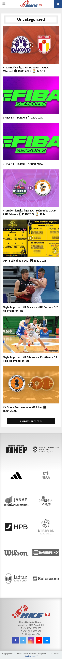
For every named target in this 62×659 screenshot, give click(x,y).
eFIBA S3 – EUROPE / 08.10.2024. (23, 164)
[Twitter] (23, 640)
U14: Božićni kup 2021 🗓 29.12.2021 (24, 260)
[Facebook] (15, 640)
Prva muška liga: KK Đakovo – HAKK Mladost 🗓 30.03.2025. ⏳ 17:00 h (26, 69)
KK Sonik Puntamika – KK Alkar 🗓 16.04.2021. (24, 409)
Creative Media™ (31, 656)
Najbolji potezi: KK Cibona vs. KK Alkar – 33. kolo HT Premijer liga (30, 359)
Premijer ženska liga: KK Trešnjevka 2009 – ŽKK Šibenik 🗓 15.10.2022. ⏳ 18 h (30, 212)
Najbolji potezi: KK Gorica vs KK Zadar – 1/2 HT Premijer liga (30, 309)
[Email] (46, 640)
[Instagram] (31, 640)
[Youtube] (39, 640)
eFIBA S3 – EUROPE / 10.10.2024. (23, 117)
